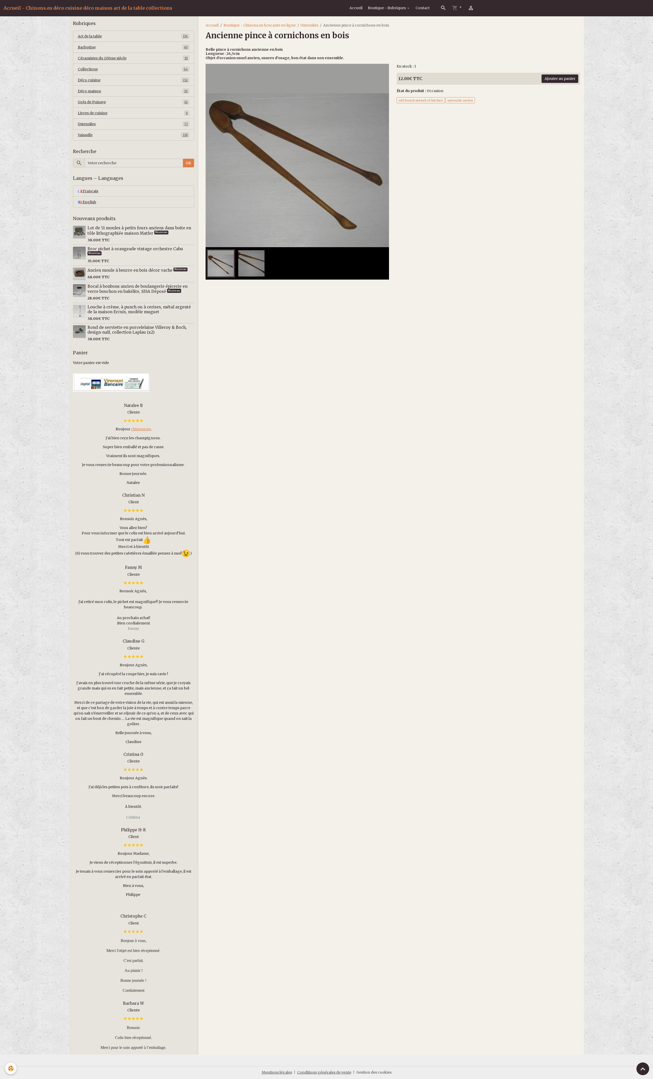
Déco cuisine (133, 80)
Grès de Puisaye (133, 102)
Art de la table (133, 36)
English (89, 202)
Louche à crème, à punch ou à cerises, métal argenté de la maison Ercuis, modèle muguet (139, 309)
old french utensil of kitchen (421, 100)
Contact (423, 8)
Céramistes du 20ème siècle (133, 58)
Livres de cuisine (133, 113)
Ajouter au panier (560, 78)
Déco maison (133, 91)
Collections (133, 69)
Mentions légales (277, 1072)
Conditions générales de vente (324, 1072)
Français (90, 191)
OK (188, 163)
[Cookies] (11, 1068)
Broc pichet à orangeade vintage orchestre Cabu (135, 248)
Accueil (355, 8)
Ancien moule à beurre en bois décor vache (130, 270)
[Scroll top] (642, 1068)
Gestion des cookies (374, 1072)
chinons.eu (141, 429)
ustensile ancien (460, 100)
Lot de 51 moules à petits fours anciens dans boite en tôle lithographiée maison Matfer (139, 230)
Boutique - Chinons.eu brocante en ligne (259, 25)
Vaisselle (133, 135)
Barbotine (133, 47)
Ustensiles (309, 25)
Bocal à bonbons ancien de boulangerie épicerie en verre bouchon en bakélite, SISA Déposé (137, 289)
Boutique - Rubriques (387, 8)
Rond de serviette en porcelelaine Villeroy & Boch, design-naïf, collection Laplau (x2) (137, 329)
